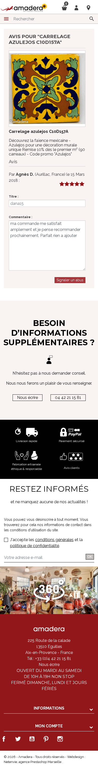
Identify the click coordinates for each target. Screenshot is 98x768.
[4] (76, 184)
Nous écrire (27, 397)
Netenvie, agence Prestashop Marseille (33, 762)
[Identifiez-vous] (76, 7)
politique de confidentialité (34, 545)
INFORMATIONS (49, 708)
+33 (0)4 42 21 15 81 (52, 658)
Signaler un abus (70, 280)
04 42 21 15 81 (68, 397)
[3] (71, 184)
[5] (81, 184)
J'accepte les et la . (46, 542)
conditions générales (54, 539)
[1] (61, 184)
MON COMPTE (49, 726)
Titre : (13, 196)
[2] (66, 184)
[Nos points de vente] (88, 8)
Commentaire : (20, 217)
